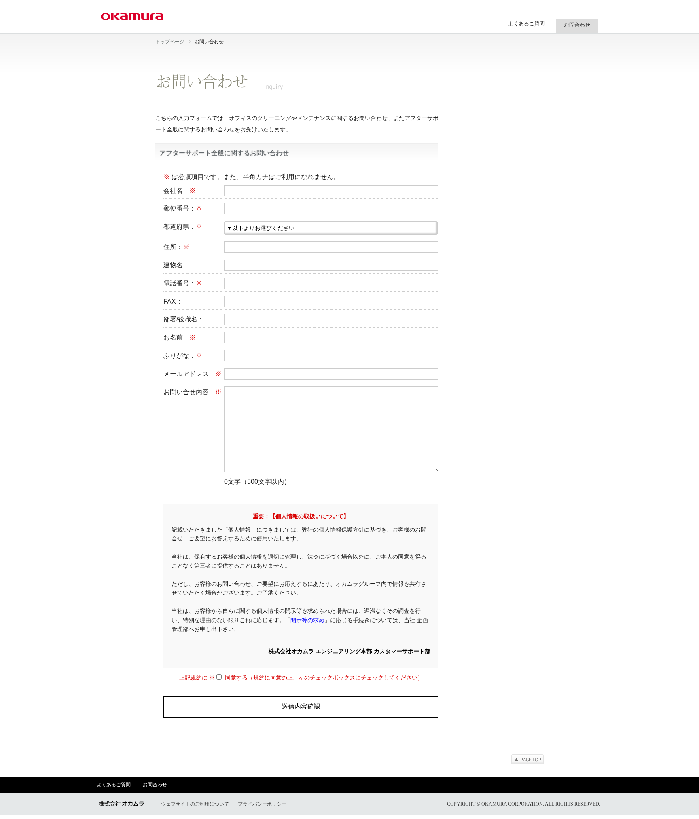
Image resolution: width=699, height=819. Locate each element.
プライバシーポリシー (262, 804)
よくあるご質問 (526, 24)
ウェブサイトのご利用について (195, 804)
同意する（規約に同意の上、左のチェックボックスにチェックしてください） (322, 677)
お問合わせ (155, 784)
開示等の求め (307, 620)
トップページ (169, 41)
